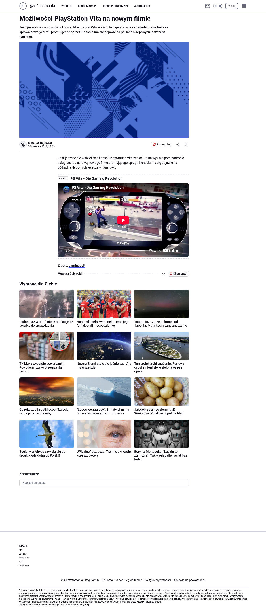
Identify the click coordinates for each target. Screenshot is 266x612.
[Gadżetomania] (45, 6)
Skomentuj (163, 144)
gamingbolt (77, 265)
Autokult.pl (142, 6)
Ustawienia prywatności (189, 580)
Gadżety (23, 554)
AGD (21, 561)
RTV (21, 550)
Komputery (24, 557)
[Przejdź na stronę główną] (23, 8)
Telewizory (24, 565)
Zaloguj (232, 6)
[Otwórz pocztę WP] (207, 6)
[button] (217, 6)
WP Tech (66, 6)
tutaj (87, 604)
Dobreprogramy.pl (115, 6)
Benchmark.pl (87, 6)
